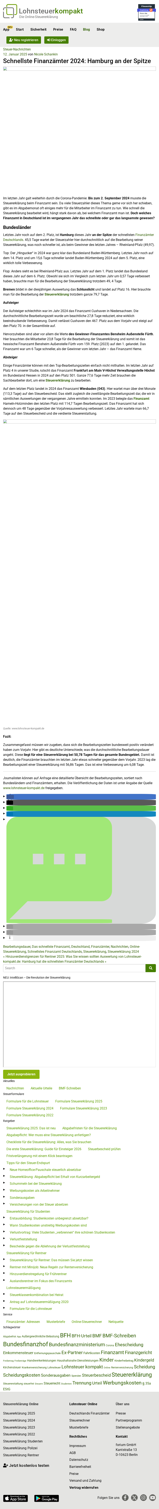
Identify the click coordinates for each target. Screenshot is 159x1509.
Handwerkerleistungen (41, 1360)
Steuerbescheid (96, 1375)
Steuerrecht (52, 1383)
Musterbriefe (56, 1322)
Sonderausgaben (22, 1198)
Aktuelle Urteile (41, 1088)
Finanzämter (100, 947)
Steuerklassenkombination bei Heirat (36, 1295)
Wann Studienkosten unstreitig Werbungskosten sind (48, 1225)
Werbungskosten (122, 1383)
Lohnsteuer (54, 1367)
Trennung (81, 1383)
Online (107, 1367)
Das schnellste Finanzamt (51, 947)
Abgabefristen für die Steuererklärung (89, 1128)
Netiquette (115, 1322)
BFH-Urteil (82, 1335)
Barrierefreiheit (80, 1467)
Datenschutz (78, 1460)
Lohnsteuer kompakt (82, 1366)
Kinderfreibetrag (123, 1360)
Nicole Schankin (46, 54)
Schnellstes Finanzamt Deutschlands (55, 952)
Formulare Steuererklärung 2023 (83, 1108)
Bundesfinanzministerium (77, 1344)
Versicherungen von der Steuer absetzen (39, 1204)
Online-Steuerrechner (87, 1322)
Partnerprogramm (129, 1420)
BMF (97, 1335)
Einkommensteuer (18, 1353)
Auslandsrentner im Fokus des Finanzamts (41, 1281)
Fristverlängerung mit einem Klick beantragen (39, 1156)
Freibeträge (20, 1360)
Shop (101, 29)
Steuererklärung (58, 380)
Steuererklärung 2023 (19, 1427)
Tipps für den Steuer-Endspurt (28, 1163)
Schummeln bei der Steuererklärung (36, 1184)
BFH (65, 1335)
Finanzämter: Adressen (23, 1322)
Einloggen (58, 40)
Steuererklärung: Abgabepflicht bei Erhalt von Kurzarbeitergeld (55, 1177)
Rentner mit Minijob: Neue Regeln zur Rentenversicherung (51, 1267)
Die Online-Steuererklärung (38, 17)
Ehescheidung (129, 1344)
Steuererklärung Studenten (23, 1441)
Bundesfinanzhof (25, 1344)
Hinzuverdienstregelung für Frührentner (38, 1274)
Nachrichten (119, 947)
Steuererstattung (13, 1383)
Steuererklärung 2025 (19, 1413)
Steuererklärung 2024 (123, 952)
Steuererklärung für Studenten (28, 1211)
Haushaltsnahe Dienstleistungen (78, 1360)
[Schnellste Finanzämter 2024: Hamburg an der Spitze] (79, 131)
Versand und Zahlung (85, 1481)
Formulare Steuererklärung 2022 (29, 1115)
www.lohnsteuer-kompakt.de (24, 788)
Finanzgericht (138, 1352)
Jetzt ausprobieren (21, 1074)
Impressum (77, 1446)
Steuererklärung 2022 (19, 1434)
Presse (121, 1413)
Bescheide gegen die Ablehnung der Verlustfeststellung (50, 1246)
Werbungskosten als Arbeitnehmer (35, 1191)
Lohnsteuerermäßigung (23, 1288)
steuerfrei (29, 1383)
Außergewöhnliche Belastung (40, 1336)
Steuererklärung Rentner (21, 1455)
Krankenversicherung (34, 1367)
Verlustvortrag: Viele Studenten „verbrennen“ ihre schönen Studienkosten (62, 1232)
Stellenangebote (128, 1427)
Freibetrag (8, 1360)
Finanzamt (141, 399)
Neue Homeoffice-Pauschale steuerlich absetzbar (45, 1170)
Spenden (76, 1375)
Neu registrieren (25, 40)
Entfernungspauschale (47, 1353)
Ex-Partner (72, 1352)
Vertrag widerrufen (83, 1488)
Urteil (97, 1383)
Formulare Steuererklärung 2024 (29, 1108)
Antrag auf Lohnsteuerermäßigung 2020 (39, 1302)
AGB (72, 1453)
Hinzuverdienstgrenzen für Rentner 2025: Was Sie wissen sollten (51, 957)
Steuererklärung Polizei (20, 1448)
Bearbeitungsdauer (16, 947)
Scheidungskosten (21, 1375)
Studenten (66, 1383)
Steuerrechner (79, 1420)
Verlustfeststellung (23, 1239)
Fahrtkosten (91, 1353)
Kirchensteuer (12, 1367)
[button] (10, 797)
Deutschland (80, 947)
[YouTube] (152, 1497)
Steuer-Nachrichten (17, 49)
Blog (86, 29)
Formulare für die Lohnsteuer (27, 1101)
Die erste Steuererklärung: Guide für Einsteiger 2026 (43, 1149)
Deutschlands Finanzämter (89, 1413)
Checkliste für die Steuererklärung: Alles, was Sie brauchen (48, 1142)
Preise (58, 29)
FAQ (73, 29)
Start (20, 29)
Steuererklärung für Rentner (26, 1253)
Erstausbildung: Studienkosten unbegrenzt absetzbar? (49, 1218)
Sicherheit (38, 29)
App (6, 29)
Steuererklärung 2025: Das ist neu (31, 1128)
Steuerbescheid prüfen (104, 1149)
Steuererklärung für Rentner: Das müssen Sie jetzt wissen (51, 1260)
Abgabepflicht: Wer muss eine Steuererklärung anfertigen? (48, 1135)
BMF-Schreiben (70, 1088)
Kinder (106, 1360)
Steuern (39, 1383)
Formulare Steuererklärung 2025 (78, 1101)
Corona (110, 1345)
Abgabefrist (9, 1336)
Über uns (122, 1404)
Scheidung (144, 1366)
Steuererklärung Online (21, 1404)
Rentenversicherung (122, 1367)
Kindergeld (144, 1360)
